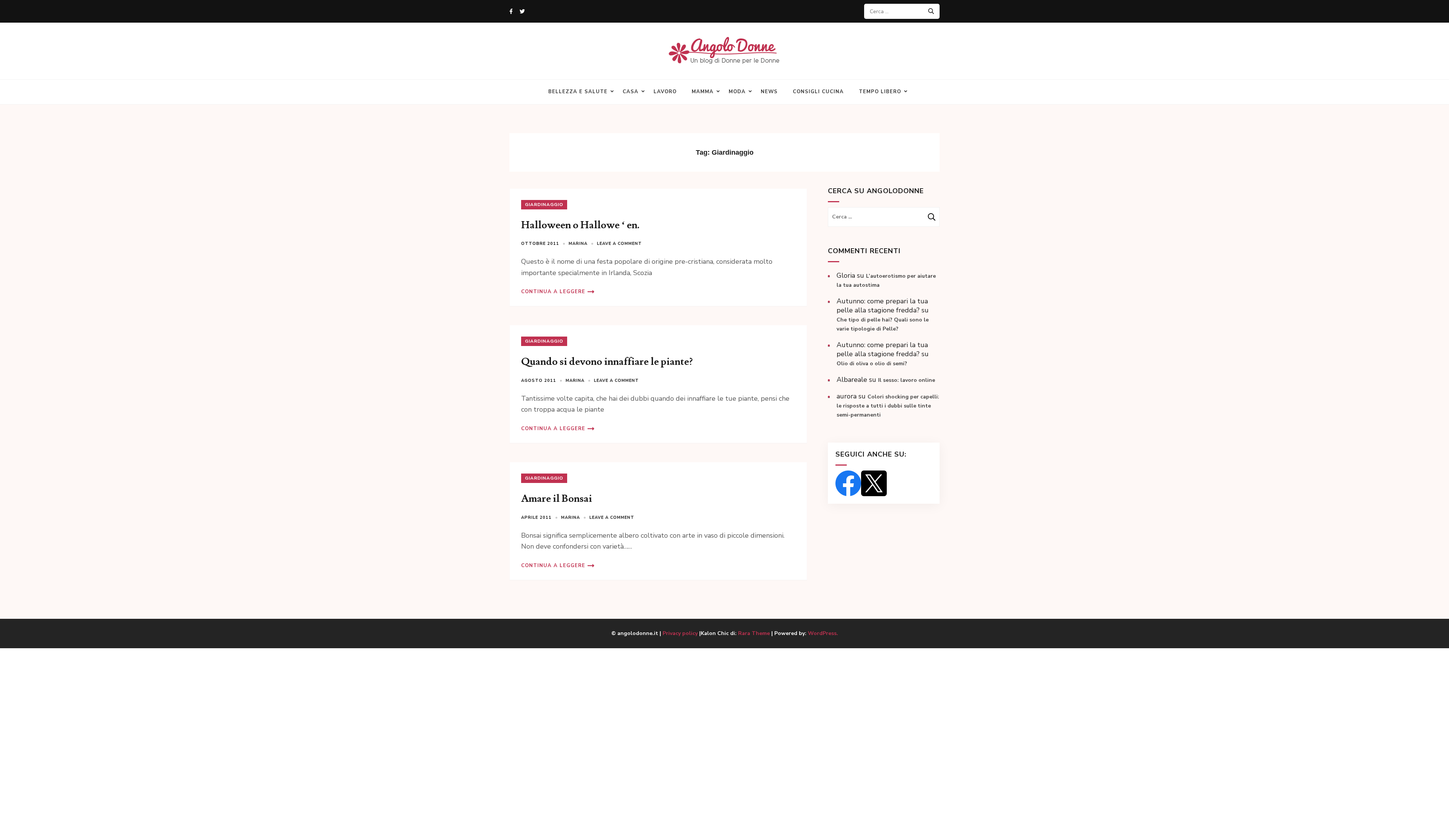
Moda (737, 91)
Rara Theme (754, 633)
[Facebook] (511, 11)
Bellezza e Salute (578, 91)
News (769, 91)
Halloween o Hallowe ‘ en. (580, 225)
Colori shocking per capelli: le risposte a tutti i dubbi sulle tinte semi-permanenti (888, 405)
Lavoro (665, 91)
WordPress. (823, 633)
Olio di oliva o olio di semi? (872, 363)
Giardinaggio (544, 204)
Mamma (703, 91)
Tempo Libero (880, 91)
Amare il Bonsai (556, 498)
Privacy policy (681, 633)
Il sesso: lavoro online (906, 380)
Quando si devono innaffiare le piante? (607, 361)
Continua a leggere (553, 292)
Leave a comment (619, 243)
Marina (578, 243)
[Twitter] (522, 11)
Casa (630, 91)
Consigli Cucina (818, 91)
